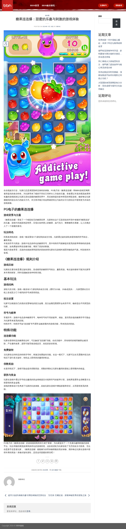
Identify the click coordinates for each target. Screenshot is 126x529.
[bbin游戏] (14, 5)
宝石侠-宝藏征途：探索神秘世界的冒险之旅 (67, 495)
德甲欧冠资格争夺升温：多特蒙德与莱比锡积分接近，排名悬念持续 (110, 54)
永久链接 (54, 470)
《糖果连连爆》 (66, 191)
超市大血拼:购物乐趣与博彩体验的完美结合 (27, 495)
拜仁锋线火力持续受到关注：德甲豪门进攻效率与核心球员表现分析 (110, 64)
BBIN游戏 (20, 526)
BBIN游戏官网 (81, 191)
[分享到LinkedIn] (56, 461)
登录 (28, 511)
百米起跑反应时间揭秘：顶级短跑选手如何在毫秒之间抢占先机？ (110, 75)
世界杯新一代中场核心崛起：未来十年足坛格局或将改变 (110, 43)
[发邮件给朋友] (47, 461)
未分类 (47, 15)
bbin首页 (34, 6)
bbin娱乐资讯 (48, 6)
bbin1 (58, 26)
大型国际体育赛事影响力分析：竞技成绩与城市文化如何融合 (110, 86)
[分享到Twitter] (43, 461)
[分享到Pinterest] (52, 461)
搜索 (100, 16)
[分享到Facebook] (38, 461)
